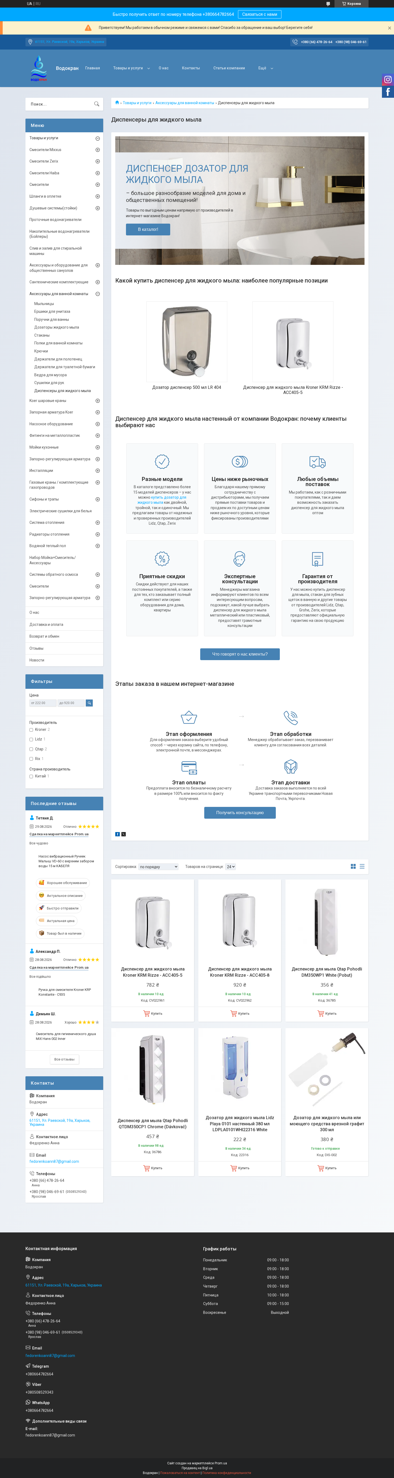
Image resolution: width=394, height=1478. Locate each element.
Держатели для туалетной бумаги (64, 367)
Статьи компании (229, 68)
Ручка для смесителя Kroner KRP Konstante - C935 (65, 992)
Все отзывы (64, 1059)
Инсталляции (41, 470)
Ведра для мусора (50, 375)
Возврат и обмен (44, 636)
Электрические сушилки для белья (60, 511)
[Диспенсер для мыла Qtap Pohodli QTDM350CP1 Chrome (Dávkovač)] (152, 1069)
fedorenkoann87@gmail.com (54, 1161)
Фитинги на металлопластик (54, 435)
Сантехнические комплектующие (58, 282)
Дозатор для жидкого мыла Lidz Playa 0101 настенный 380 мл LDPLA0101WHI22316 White (240, 1123)
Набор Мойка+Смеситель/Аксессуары (52, 560)
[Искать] (96, 104)
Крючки (41, 351)
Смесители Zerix (43, 161)
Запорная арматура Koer (51, 412)
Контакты (191, 68)
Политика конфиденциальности (226, 1473)
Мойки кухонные (44, 447)
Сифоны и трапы (44, 499)
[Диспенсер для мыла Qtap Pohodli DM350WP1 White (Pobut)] (326, 920)
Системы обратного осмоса (53, 574)
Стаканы (42, 335)
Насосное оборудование (51, 424)
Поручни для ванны (51, 319)
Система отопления (46, 522)
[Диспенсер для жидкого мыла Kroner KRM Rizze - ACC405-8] (239, 920)
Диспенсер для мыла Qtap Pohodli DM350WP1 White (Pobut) (327, 971)
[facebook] (117, 835)
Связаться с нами (259, 14)
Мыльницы (44, 304)
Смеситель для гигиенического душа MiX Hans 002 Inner (66, 1036)
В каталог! (148, 229)
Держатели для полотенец (58, 359)
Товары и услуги (128, 68)
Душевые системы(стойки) (53, 208)
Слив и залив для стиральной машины (55, 251)
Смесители (39, 184)
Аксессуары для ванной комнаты (184, 103)
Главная (92, 68)
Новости (36, 660)
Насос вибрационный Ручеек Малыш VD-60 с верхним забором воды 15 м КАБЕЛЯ (66, 861)
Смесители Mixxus (45, 150)
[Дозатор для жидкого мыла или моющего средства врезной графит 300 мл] (326, 1069)
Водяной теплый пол (47, 546)
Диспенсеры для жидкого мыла (62, 391)
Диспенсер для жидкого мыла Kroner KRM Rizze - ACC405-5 (153, 971)
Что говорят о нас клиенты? (240, 654)
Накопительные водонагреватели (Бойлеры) (59, 234)
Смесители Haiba (44, 173)
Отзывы (36, 648)
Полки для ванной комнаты (58, 343)
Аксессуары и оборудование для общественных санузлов (58, 268)
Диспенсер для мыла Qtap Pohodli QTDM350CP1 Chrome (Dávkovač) (152, 1123)
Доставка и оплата (46, 624)
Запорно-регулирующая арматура (59, 459)
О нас (164, 68)
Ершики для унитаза (52, 311)
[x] (123, 835)
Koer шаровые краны (47, 400)
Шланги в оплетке (45, 196)
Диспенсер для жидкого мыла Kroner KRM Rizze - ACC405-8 (240, 971)
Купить (156, 1013)
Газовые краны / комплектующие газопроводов (58, 485)
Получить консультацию (240, 812)
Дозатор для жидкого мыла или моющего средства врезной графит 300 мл (327, 1123)
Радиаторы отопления (49, 534)
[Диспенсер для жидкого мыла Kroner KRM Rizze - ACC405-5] (152, 920)
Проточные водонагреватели (55, 219)
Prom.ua (221, 1463)
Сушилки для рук (49, 383)
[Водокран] (38, 68)
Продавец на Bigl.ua (197, 1468)
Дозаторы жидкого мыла (56, 327)
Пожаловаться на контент (180, 1473)
